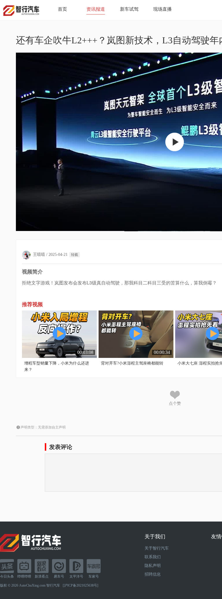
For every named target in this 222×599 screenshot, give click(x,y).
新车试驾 (129, 9)
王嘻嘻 (39, 254)
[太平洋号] (76, 566)
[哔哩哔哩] (24, 566)
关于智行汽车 (157, 548)
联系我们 (153, 557)
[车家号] (94, 566)
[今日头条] (7, 566)
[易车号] (59, 566)
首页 (62, 9)
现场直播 (162, 9)
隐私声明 (153, 565)
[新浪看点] (42, 566)
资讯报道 (95, 9)
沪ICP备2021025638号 (80, 585)
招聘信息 (153, 574)
